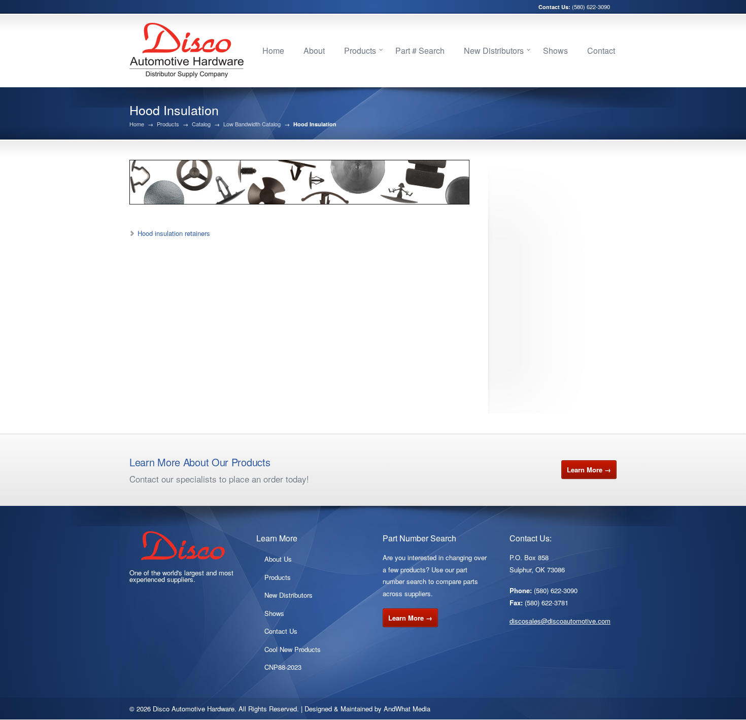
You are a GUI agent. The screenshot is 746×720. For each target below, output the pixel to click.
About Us (278, 559)
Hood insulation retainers (174, 233)
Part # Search (420, 50)
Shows (555, 50)
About (314, 50)
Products (360, 50)
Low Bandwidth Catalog (252, 124)
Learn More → (589, 469)
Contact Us (280, 631)
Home (273, 50)
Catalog (201, 124)
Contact (601, 50)
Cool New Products (292, 649)
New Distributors (494, 50)
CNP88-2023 (282, 667)
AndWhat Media (407, 708)
